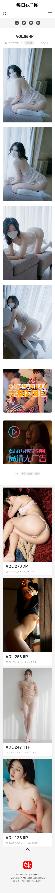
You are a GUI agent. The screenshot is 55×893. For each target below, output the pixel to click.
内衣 (24, 474)
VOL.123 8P (17, 837)
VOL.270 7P (17, 566)
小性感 (29, 42)
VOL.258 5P (17, 656)
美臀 (37, 474)
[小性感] (31, 23)
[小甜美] (38, 23)
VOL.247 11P (18, 747)
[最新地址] (24, 23)
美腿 (30, 474)
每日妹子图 (27, 5)
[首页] (16, 23)
